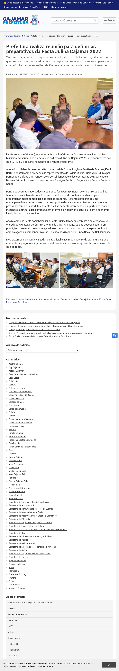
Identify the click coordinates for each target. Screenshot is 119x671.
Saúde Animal (15, 495)
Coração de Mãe (16, 402)
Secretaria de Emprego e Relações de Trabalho (30, 522)
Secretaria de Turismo (19, 557)
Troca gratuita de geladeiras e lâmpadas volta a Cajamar (34, 329)
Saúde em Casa (16, 498)
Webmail (97, 3)
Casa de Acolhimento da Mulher (23, 374)
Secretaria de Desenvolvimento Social (26, 512)
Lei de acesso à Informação (20, 3)
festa (63, 299)
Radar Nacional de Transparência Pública (23, 7)
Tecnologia (14, 571)
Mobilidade (14, 467)
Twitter (13, 655)
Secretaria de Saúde (18, 550)
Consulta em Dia (16, 398)
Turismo (12, 581)
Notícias (25, 36)
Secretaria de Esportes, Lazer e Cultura (26, 526)
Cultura (12, 412)
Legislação (108, 3)
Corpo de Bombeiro (17, 409)
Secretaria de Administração (22, 505)
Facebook (14, 644)
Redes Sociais (14, 638)
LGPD (46, 7)
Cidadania (13, 381)
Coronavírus (14, 405)
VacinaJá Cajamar (17, 588)
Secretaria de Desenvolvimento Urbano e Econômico (33, 516)
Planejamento (15, 485)
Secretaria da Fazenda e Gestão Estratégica (29, 502)
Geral (11, 450)
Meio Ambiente (16, 464)
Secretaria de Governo (19, 533)
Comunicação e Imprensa (37, 299)
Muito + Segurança (17, 471)
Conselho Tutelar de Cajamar (22, 395)
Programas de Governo (19, 488)
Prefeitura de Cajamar (21, 20)
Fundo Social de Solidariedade (22, 447)
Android (13, 620)
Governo (12, 454)
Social (11, 567)
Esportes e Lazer (16, 426)
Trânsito (12, 578)
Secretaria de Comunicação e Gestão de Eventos (31, 509)
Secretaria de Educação (19, 519)
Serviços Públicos (17, 564)
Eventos (55, 299)
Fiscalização (14, 443)
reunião (16, 302)
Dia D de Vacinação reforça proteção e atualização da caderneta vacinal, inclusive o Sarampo (51, 333)
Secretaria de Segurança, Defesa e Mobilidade (30, 553)
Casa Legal (14, 378)
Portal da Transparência (46, 3)
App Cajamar (15, 367)
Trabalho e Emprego (18, 574)
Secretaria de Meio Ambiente (22, 543)
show (24, 302)
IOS (11, 626)
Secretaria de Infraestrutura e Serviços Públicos (30, 536)
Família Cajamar (16, 433)
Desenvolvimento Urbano (20, 423)
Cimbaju (12, 385)
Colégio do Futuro (17, 388)
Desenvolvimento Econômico (22, 419)
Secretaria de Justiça (18, 540)
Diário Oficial (65, 3)
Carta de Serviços (59, 7)
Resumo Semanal (17, 491)
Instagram (15, 650)
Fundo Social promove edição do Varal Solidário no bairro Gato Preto (40, 336)
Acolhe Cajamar (16, 364)
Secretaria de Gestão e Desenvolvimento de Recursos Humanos (38, 529)
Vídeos (11, 632)
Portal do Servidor (82, 3)
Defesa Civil (14, 416)
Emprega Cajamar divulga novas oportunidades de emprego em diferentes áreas (46, 326)
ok (109, 665)
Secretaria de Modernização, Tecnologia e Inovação (32, 547)
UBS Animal (14, 585)
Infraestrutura (15, 460)
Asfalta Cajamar (16, 371)
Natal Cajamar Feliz (17, 474)
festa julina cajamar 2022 (92, 299)
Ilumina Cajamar (16, 457)
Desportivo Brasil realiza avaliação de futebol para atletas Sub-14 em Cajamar (44, 322)
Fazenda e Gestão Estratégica (22, 440)
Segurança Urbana (17, 560)
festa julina (73, 299)
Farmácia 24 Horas (17, 436)
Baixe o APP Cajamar (17, 614)
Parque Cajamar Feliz (18, 481)
